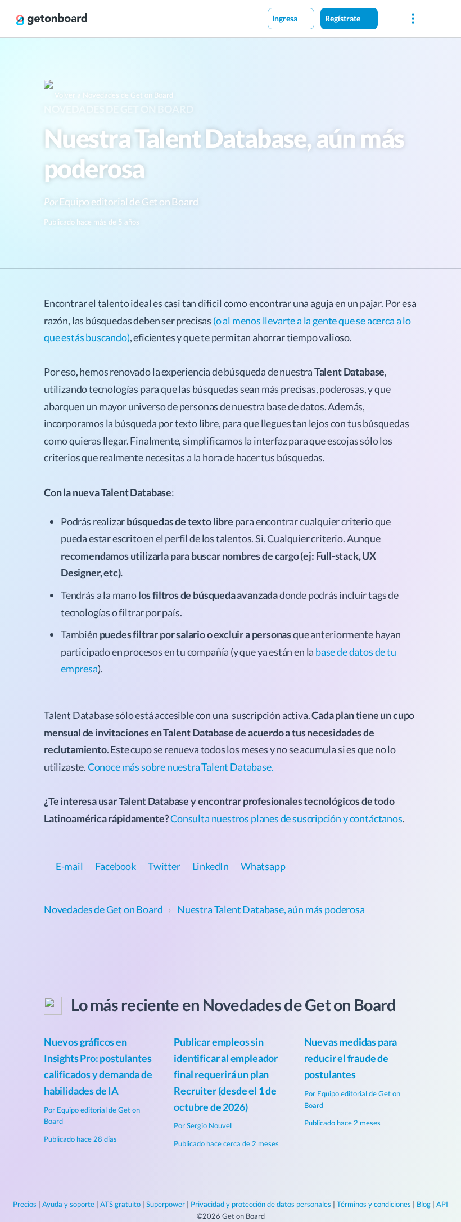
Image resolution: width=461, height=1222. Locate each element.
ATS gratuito (120, 1204)
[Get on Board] (51, 19)
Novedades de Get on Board (118, 109)
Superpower (165, 1204)
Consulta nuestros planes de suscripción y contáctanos (286, 818)
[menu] (412, 19)
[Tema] (389, 18)
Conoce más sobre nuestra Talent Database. (181, 767)
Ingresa (285, 18)
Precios (25, 1204)
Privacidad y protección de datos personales (261, 1204)
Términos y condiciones (374, 1204)
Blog (424, 1204)
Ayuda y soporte (68, 1204)
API (442, 1204)
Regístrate (343, 18)
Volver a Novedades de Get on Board (113, 94)
